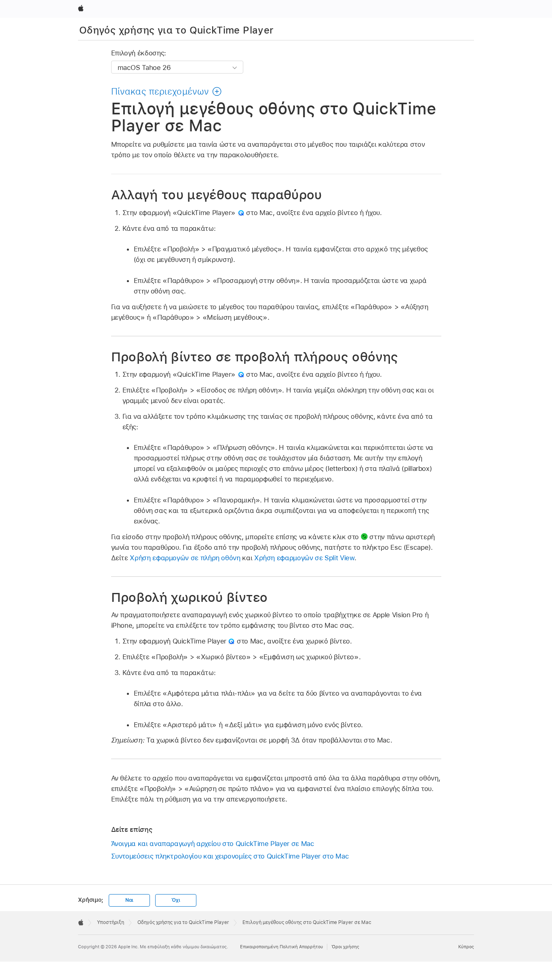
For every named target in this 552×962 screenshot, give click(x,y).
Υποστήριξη (110, 922)
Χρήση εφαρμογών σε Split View (304, 558)
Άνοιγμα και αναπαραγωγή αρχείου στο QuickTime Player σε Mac (212, 844)
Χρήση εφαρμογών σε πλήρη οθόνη (185, 558)
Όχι (175, 900)
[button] (166, 91)
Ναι (129, 900)
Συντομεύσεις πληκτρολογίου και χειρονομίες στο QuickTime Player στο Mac (230, 856)
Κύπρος (466, 946)
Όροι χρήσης (345, 946)
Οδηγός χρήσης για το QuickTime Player (176, 30)
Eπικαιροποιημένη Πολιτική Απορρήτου (281, 946)
